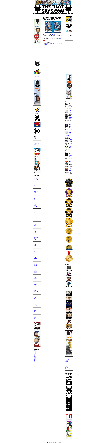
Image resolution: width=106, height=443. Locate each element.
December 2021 (37, 375)
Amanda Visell (35, 180)
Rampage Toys (35, 284)
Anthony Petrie (35, 184)
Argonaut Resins (35, 186)
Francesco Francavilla (36, 217)
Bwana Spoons (35, 193)
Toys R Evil (35, 144)
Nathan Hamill (35, 272)
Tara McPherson (35, 303)
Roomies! (66, 366)
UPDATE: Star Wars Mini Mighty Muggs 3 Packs (70, 104)
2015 (35, 358)
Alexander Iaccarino (36, 179)
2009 (35, 352)
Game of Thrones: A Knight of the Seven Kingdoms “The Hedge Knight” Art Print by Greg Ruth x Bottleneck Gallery (68, 133)
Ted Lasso (45, 44)
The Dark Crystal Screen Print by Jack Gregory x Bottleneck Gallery (70, 169)
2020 (35, 363)
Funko (49, 13)
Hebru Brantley (35, 226)
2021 (35, 364)
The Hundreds (35, 305)
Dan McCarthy (35, 200)
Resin (42, 13)
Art (45, 43)
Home (35, 13)
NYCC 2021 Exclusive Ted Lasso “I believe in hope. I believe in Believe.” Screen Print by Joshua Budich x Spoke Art (52, 18)
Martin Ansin (35, 257)
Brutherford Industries (36, 191)
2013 (35, 356)
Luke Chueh (35, 252)
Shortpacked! (66, 367)
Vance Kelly (35, 317)
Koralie (34, 250)
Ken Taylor (35, 245)
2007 (35, 350)
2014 (35, 357)
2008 (35, 351)
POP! (53, 13)
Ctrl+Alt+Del (66, 361)
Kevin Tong (35, 246)
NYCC (71, 13)
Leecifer (34, 251)
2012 (35, 355)
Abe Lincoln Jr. (35, 178)
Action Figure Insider (36, 138)
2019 (35, 362)
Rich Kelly (35, 285)
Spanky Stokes (35, 142)
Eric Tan (34, 212)
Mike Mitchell (35, 265)
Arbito (34, 185)
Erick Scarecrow (35, 213)
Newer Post (45, 47)
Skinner (34, 298)
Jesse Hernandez (36, 237)
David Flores (35, 205)
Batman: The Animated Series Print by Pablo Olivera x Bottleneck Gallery (70, 125)
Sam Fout (35, 290)
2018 (35, 361)
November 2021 (37, 374)
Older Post (61, 47)
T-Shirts (57, 13)
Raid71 (34, 283)
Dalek (34, 199)
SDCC (67, 13)
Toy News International (36, 143)
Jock (34, 238)
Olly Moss (35, 277)
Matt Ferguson (35, 258)
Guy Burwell (35, 224)
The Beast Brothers (36, 304)
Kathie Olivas (35, 244)
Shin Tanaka (37, 76)
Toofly (34, 311)
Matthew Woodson (36, 263)
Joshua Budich (54, 34)
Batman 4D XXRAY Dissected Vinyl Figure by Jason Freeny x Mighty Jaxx (70, 155)
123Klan (35, 177)
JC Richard (35, 232)
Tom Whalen (35, 310)
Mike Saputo (35, 266)
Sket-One (35, 297)
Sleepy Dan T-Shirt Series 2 (70, 140)
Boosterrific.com (37, 113)
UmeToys (35, 316)
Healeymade (35, 225)
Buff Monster (35, 192)
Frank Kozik (35, 218)
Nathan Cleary (35, 271)
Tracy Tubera (35, 312)
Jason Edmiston (35, 230)
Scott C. (34, 292)
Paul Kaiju (35, 279)
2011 (35, 354)
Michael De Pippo (36, 264)
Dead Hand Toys (35, 206)
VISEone (35, 318)
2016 (35, 359)
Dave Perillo (35, 204)
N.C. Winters (35, 270)
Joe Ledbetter (35, 239)
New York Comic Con (52, 43)
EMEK (34, 211)
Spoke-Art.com (61, 38)
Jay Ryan (35, 231)
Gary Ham (35, 219)
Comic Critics (66, 360)
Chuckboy (35, 197)
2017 (35, 360)
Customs (45, 13)
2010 (35, 353)
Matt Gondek (35, 259)
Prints (60, 13)
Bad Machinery (67, 359)
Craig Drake (35, 198)
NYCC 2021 (57, 43)
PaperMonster (35, 278)
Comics (64, 13)
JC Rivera (35, 233)
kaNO (34, 243)
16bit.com (35, 137)
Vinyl (38, 13)
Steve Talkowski (35, 299)
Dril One (34, 210)
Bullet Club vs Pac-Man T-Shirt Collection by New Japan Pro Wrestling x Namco (70, 118)
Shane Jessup (35, 296)
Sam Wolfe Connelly (36, 291)
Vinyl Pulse (35, 145)
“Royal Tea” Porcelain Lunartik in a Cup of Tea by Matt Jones (70, 111)
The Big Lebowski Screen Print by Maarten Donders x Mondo (70, 162)
